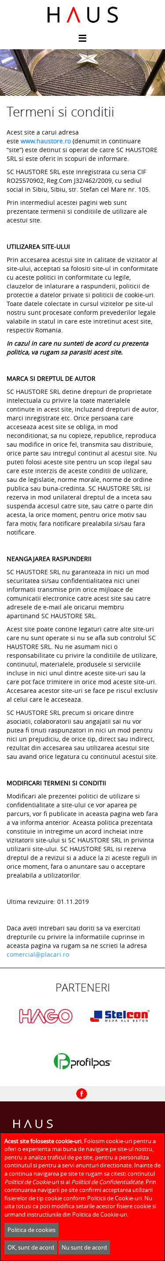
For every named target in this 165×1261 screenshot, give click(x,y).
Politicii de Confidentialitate (107, 1182)
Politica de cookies (31, 1230)
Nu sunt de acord (84, 1247)
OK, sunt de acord (30, 1247)
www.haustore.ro (46, 141)
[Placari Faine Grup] (82, 15)
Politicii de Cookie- (28, 1182)
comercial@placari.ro (38, 954)
